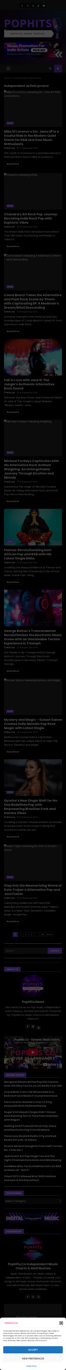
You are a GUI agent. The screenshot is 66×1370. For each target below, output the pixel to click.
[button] (61, 1323)
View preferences (33, 1358)
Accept (33, 1349)
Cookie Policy (31, 1366)
